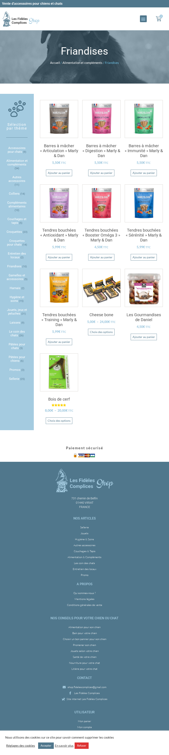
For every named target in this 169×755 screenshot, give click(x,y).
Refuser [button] (81, 745)
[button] (143, 18)
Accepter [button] (46, 745)
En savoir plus (64, 745)
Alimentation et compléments (82, 62)
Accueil (55, 62)
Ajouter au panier (59, 173)
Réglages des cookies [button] (20, 745)
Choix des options (101, 332)
